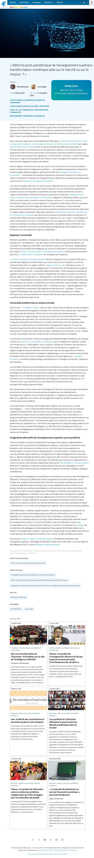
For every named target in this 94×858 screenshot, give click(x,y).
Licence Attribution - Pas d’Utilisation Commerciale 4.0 (58, 850)
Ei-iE (3, 4)
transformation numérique (31, 254)
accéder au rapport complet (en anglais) (36, 538)
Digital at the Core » (54, 265)
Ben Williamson (16, 609)
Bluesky (56, 839)
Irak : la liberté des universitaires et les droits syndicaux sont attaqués (28, 714)
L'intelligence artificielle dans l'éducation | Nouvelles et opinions (33, 575)
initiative (29, 259)
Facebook (32, 839)
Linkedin (62, 839)
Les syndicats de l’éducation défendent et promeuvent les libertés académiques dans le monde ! (66, 721)
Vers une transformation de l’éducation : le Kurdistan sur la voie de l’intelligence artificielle (28, 653)
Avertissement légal (35, 854)
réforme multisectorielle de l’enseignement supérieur (42, 251)
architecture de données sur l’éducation (37, 341)
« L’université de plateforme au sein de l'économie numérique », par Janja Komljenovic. (66, 792)
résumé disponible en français (22, 146)
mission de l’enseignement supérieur (38, 181)
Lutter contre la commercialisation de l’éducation (28, 563)
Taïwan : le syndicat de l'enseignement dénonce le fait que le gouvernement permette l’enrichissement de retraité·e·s (66, 650)
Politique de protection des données (54, 854)
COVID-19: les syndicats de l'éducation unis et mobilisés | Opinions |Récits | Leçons (39, 580)
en (80, 3)
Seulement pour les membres (91, 2)
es (87, 3)
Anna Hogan (29, 609)
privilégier (79, 525)
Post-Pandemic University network (74, 462)
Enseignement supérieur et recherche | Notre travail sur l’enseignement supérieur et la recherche (45, 585)
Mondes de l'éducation (19, 7)
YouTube (44, 839)
